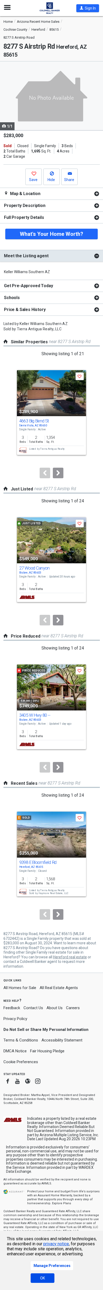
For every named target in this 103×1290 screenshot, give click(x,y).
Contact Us (33, 1007)
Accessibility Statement (61, 1040)
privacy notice (56, 1243)
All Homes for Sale (19, 987)
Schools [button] (12, 297)
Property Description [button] (24, 205)
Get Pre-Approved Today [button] (28, 285)
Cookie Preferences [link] (20, 1061)
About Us (54, 1007)
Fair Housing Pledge (47, 1051)
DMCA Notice (15, 1051)
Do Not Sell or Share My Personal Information (45, 1029)
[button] (87, 8)
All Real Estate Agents (59, 987)
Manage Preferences (52, 1266)
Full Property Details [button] (24, 217)
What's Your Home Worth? (51, 234)
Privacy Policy (15, 1018)
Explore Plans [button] (61, 1203)
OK (42, 1278)
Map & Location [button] (24, 193)
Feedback (11, 1008)
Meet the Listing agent (26, 255)
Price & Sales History (25, 309)
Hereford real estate (70, 957)
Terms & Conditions (20, 1040)
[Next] (58, 473)
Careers (73, 1007)
